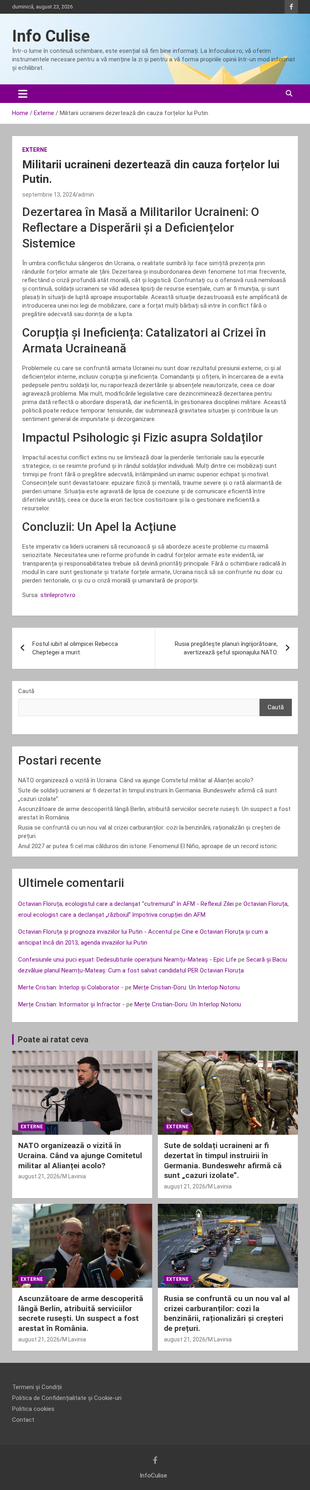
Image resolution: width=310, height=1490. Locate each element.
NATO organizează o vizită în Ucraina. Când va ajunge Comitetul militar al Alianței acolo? (135, 780)
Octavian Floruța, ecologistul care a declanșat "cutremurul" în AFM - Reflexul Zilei (126, 903)
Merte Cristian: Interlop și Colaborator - (71, 987)
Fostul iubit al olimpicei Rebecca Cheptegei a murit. (75, 648)
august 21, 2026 (39, 1176)
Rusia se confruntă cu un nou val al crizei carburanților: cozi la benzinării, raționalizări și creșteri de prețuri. (227, 1313)
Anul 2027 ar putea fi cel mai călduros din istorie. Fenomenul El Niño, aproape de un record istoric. (148, 846)
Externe (34, 150)
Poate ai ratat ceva (53, 1039)
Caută (26, 691)
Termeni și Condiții (37, 1387)
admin (86, 194)
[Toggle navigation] (23, 93)
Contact (23, 1419)
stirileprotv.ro (57, 595)
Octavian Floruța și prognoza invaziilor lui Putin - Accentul (95, 931)
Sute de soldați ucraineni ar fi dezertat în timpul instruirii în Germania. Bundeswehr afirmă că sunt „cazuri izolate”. (223, 1160)
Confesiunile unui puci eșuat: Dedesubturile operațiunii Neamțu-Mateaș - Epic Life (127, 959)
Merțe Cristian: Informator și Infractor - (71, 1004)
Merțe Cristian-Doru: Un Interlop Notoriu (186, 987)
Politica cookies (33, 1408)
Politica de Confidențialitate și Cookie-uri (66, 1398)
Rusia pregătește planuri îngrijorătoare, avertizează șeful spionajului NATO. (226, 648)
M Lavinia (74, 1176)
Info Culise (51, 36)
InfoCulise (153, 1475)
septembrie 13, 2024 (48, 194)
